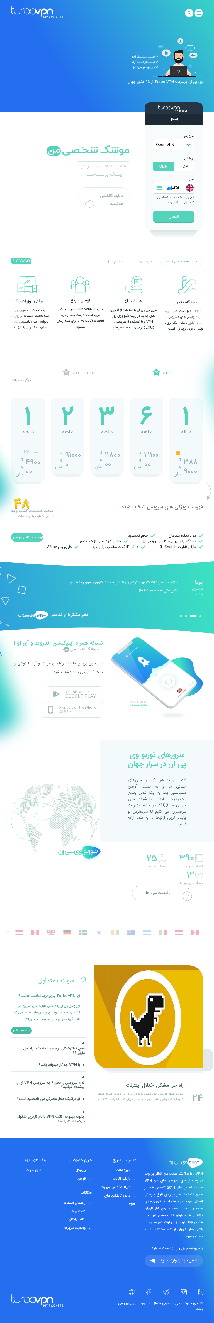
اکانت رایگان (77, 1219)
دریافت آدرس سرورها (115, 1187)
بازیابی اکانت (121, 1179)
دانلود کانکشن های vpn (119, 1200)
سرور (190, 179)
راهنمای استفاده (74, 1203)
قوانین (81, 1179)
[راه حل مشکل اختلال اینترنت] (148, 1103)
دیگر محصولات (21, 380)
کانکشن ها (78, 1211)
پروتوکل (81, 1170)
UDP (163, 166)
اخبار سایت (33, 1170)
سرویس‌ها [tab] (145, 261)
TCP (184, 166)
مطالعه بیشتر (21, 1030)
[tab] (181, 261)
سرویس (188, 136)
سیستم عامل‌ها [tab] (114, 261)
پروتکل (189, 159)
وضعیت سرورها (158, 893)
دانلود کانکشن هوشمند (111, 198)
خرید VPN (122, 1170)
